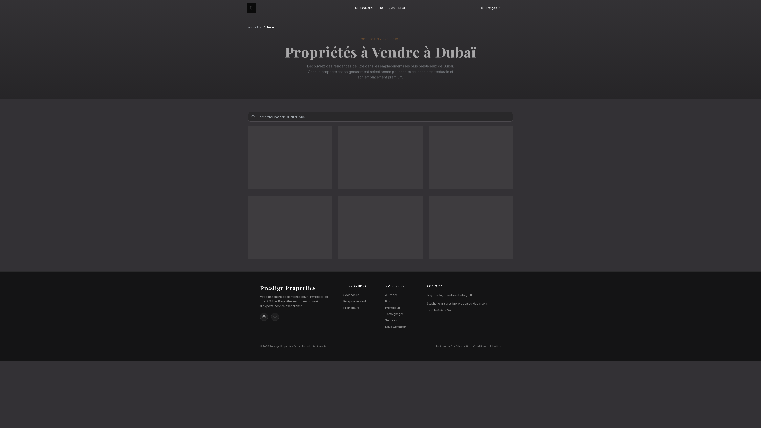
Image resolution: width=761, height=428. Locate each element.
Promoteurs (351, 307)
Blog (388, 301)
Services (391, 320)
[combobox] (491, 8)
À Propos (391, 295)
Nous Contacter (395, 326)
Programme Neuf (392, 8)
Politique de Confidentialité (452, 346)
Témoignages (394, 314)
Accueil (253, 27)
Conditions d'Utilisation (487, 346)
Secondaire (364, 8)
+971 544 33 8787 (439, 309)
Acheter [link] (269, 27)
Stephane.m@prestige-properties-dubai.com (457, 303)
